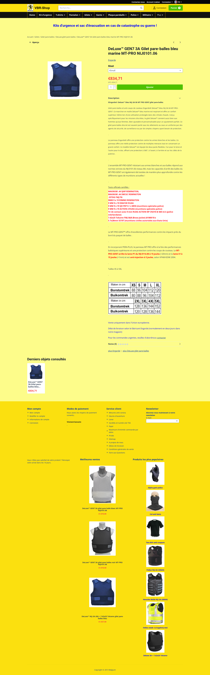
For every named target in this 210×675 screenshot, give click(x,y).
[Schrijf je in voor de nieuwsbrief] (177, 421)
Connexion (166, 2)
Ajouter (149, 87)
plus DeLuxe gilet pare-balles (136, 351)
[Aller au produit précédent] (173, 42)
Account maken (153, 2)
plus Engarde (114, 351)
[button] (178, 2)
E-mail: (162, 417)
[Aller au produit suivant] (180, 42)
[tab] (145, 98)
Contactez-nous (138, 2)
